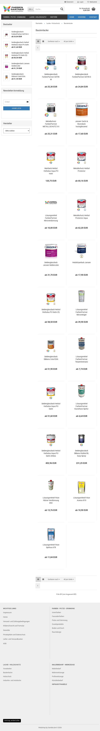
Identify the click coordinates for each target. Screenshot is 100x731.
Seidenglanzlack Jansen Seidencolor (51, 263)
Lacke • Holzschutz (37, 17)
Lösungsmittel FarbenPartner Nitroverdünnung (51, 218)
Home (71, 17)
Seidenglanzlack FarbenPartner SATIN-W (51, 77)
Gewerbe (82, 17)
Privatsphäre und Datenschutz (14, 635)
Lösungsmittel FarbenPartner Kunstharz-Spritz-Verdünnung (81, 406)
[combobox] (54, 41)
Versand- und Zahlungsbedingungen (16, 621)
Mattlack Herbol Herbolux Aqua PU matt (51, 171)
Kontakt (93, 17)
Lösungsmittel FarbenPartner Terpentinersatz (81, 359)
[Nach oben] (93, 727)
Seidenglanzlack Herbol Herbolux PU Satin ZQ (51, 310)
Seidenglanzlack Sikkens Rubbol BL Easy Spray (81, 453)
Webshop (41, 728)
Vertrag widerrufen (12, 720)
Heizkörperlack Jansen (81, 262)
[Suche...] (61, 9)
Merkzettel (93, 2)
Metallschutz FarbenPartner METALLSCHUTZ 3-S (51, 124)
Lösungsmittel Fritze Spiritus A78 (51, 546)
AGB (4, 643)
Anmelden (16, 108)
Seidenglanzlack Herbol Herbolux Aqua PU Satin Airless (51, 453)
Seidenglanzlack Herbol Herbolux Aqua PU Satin (51, 406)
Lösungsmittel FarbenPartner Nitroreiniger (82, 312)
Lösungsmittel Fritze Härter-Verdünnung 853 (51, 500)
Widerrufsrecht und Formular (13, 626)
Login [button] (81, 2)
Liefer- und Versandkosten (13, 639)
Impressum (7, 613)
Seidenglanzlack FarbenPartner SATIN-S (81, 75)
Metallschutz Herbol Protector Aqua (81, 216)
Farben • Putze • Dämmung (14, 17)
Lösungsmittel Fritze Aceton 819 (81, 499)
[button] (69, 2)
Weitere (53, 17)
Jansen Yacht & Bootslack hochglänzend (81, 124)
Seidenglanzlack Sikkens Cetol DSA (51, 358)
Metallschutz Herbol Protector (81, 169)
